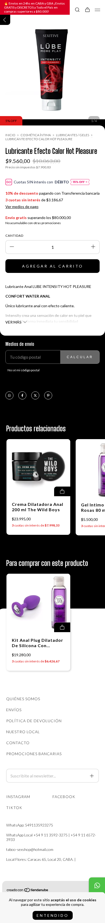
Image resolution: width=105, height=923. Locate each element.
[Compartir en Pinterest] (48, 395)
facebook (63, 796)
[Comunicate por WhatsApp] (97, 885)
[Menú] (97, 10)
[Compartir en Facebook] (22, 395)
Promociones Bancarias (34, 753)
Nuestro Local (23, 731)
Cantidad (14, 235)
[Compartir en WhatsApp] (9, 395)
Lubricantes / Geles (73, 135)
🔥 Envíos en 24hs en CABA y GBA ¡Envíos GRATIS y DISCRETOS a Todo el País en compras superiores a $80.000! (34, 7)
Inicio (10, 135)
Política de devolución (34, 720)
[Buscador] (77, 10)
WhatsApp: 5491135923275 (29, 825)
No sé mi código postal (24, 370)
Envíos (14, 709)
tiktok (14, 807)
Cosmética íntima (35, 135)
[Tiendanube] (27, 891)
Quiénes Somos (23, 698)
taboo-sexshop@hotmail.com (29, 849)
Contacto (18, 742)
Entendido (53, 915)
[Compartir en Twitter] (35, 395)
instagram (18, 796)
